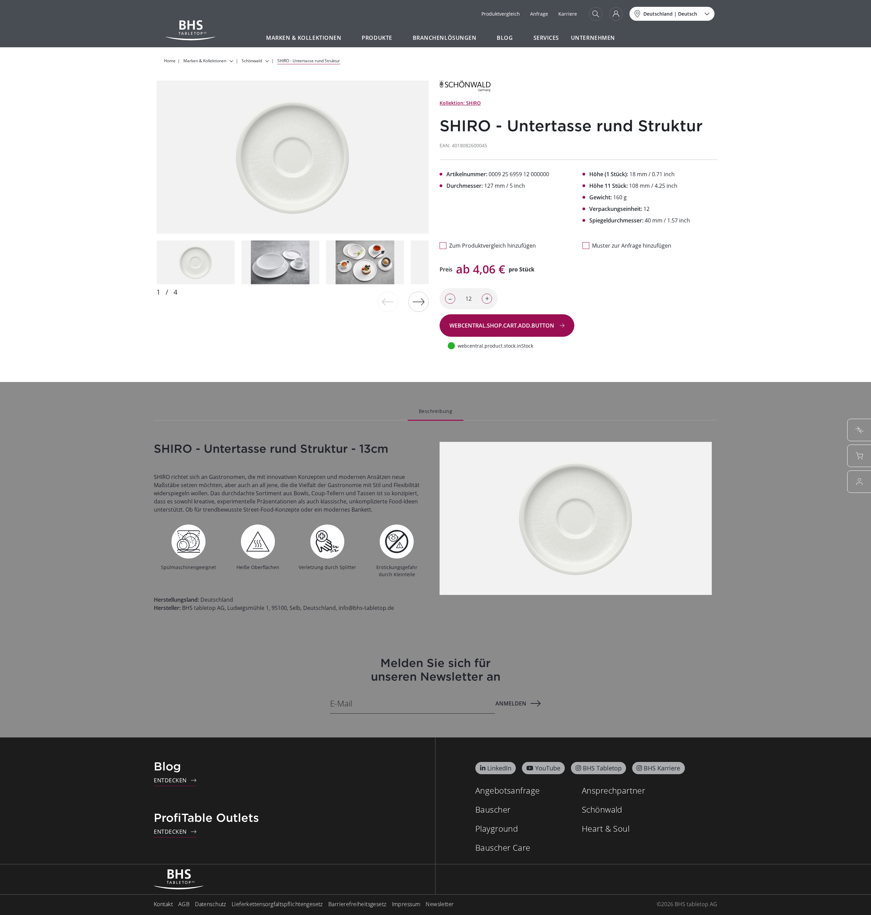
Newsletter (440, 904)
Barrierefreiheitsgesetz (357, 904)
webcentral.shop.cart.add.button (502, 325)
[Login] (616, 14)
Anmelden (510, 703)
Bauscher (492, 809)
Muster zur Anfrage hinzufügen (631, 245)
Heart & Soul (605, 828)
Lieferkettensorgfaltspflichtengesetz (277, 904)
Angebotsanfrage (507, 790)
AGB (184, 904)
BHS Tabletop (602, 768)
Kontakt (163, 904)
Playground (496, 828)
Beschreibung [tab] (435, 411)
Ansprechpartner (613, 790)
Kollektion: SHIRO (460, 103)
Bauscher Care (502, 847)
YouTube (547, 768)
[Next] (418, 302)
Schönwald (602, 809)
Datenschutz (210, 904)
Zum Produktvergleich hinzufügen (492, 245)
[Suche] (596, 14)
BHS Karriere (662, 768)
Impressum (406, 904)
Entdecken (170, 780)
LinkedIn (499, 768)
